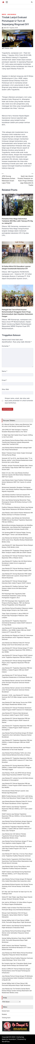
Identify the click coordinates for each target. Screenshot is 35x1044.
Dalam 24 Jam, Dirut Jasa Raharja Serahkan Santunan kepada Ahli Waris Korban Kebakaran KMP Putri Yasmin (16, 475)
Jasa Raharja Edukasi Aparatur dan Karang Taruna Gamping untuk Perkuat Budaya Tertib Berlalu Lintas (17, 886)
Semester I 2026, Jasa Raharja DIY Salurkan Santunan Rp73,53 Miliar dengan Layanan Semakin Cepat (17, 697)
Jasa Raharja (11, 14)
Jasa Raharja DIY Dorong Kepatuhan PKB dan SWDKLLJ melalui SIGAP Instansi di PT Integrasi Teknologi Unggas (16, 767)
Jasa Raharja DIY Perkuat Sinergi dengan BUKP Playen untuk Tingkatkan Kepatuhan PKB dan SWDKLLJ (16, 662)
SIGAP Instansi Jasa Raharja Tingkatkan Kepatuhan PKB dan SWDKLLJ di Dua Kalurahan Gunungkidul (16, 816)
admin (5, 27)
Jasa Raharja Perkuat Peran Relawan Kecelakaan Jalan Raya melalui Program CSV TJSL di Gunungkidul (17, 848)
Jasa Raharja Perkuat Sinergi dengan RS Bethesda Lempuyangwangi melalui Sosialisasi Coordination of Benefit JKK (17, 978)
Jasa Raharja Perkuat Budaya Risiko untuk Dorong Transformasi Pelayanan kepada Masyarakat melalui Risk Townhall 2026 (17, 442)
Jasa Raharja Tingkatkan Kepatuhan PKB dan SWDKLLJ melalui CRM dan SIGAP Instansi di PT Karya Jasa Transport (17, 828)
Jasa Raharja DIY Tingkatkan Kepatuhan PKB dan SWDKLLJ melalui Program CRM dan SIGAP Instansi (17, 670)
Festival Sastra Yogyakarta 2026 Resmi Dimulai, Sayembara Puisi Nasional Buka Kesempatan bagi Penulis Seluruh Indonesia (17, 861)
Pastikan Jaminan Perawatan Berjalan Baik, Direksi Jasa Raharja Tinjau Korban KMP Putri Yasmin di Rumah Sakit (17, 467)
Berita (4, 14)
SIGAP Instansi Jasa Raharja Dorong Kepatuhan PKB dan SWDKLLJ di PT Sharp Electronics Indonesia (16, 873)
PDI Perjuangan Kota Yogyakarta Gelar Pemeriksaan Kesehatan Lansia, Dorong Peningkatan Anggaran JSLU (14, 595)
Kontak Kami (5, 1011)
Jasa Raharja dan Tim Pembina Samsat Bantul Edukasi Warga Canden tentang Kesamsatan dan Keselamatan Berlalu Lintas (17, 990)
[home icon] (3, 2)
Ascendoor (12, 1039)
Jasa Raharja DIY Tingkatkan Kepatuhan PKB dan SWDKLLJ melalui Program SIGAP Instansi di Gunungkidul (17, 727)
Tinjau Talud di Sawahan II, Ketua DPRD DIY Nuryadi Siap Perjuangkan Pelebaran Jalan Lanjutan (15, 615)
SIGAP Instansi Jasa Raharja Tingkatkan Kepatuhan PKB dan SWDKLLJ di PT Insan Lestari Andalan (17, 808)
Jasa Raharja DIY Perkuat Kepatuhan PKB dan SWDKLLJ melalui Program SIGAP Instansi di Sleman (16, 720)
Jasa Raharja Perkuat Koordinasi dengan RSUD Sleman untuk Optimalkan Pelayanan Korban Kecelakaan (16, 933)
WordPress (6, 1041)
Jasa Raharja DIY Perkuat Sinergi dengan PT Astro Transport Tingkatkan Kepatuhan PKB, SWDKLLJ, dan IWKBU (17, 650)
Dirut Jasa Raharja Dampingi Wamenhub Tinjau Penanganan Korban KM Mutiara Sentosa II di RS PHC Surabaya (17, 502)
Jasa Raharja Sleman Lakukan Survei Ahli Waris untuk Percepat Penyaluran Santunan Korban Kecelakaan (16, 682)
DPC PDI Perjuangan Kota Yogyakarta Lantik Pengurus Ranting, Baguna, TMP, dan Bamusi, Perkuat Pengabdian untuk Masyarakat (16, 603)
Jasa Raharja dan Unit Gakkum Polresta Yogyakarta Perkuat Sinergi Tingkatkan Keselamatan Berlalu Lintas (14, 836)
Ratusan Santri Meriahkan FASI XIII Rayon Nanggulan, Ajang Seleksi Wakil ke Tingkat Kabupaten (15, 915)
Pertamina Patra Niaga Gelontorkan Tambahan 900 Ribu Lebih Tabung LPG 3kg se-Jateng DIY (17, 221)
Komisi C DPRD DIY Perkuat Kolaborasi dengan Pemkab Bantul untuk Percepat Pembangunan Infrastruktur (16, 970)
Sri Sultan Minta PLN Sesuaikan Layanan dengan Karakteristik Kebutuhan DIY (16, 267)
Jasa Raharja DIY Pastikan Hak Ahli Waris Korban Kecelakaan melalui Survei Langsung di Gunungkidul (17, 563)
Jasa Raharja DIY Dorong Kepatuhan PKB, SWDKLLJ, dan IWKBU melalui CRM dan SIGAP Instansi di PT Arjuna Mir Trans (16, 630)
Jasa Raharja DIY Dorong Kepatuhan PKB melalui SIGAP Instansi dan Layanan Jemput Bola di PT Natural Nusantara (17, 575)
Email (4, 380)
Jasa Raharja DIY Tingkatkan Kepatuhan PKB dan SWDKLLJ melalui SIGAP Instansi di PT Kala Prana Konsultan (17, 760)
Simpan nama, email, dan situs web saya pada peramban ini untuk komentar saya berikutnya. (19, 400)
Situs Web (5, 389)
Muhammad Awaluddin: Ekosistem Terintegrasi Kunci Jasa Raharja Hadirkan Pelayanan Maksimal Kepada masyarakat (17, 489)
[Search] (31, 2)
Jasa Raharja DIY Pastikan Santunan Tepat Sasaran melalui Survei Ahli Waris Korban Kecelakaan (15, 588)
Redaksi (4, 1014)
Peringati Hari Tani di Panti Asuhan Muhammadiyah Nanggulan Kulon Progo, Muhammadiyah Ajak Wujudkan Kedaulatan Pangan (17, 313)
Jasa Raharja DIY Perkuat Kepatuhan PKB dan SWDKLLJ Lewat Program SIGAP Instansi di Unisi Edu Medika (17, 785)
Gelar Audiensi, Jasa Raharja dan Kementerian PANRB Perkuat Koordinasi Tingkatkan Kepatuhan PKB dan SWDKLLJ (17, 520)
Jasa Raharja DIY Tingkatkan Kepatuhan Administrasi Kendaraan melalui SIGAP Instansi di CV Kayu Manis (17, 623)
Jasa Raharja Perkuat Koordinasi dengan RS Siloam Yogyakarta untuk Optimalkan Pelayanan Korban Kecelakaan (17, 735)
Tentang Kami (6, 1017)
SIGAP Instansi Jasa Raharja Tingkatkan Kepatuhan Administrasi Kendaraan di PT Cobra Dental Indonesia (16, 947)
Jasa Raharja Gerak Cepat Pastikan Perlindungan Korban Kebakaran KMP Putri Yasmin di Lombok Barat (17, 482)
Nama (4, 371)
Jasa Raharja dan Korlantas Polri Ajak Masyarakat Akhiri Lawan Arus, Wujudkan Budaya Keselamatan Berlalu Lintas (17, 540)
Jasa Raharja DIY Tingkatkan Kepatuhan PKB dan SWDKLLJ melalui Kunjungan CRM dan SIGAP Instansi (17, 742)
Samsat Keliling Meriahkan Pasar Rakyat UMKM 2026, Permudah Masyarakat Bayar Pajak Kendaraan (16, 940)
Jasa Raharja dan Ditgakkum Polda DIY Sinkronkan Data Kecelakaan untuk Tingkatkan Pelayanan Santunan (17, 637)
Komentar (6, 346)
